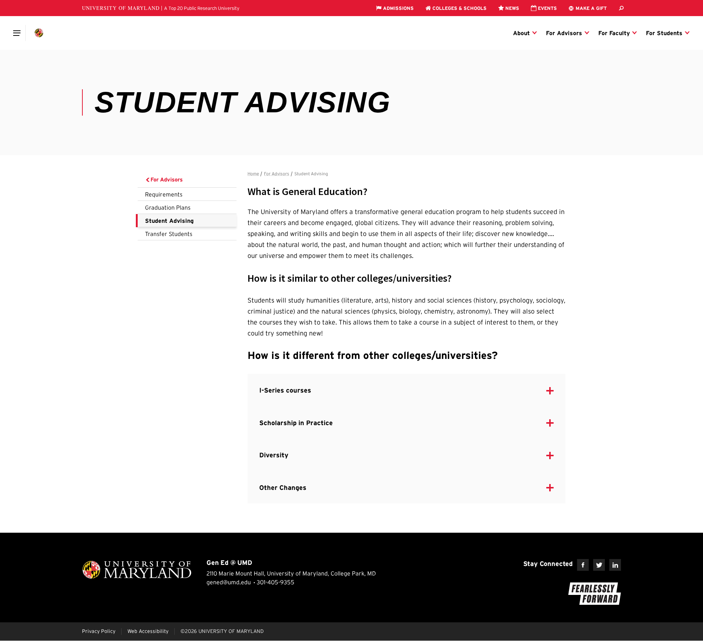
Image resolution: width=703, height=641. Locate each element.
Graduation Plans (167, 207)
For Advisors (166, 179)
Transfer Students (168, 233)
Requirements (163, 194)
